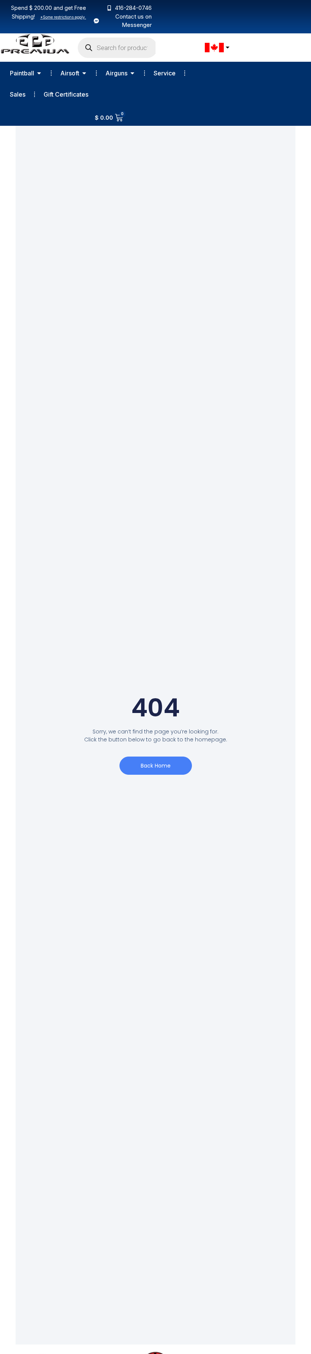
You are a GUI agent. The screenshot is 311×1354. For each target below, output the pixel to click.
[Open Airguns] (132, 73)
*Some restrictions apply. (63, 17)
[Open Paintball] (39, 73)
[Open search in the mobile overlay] (117, 48)
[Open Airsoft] (84, 73)
